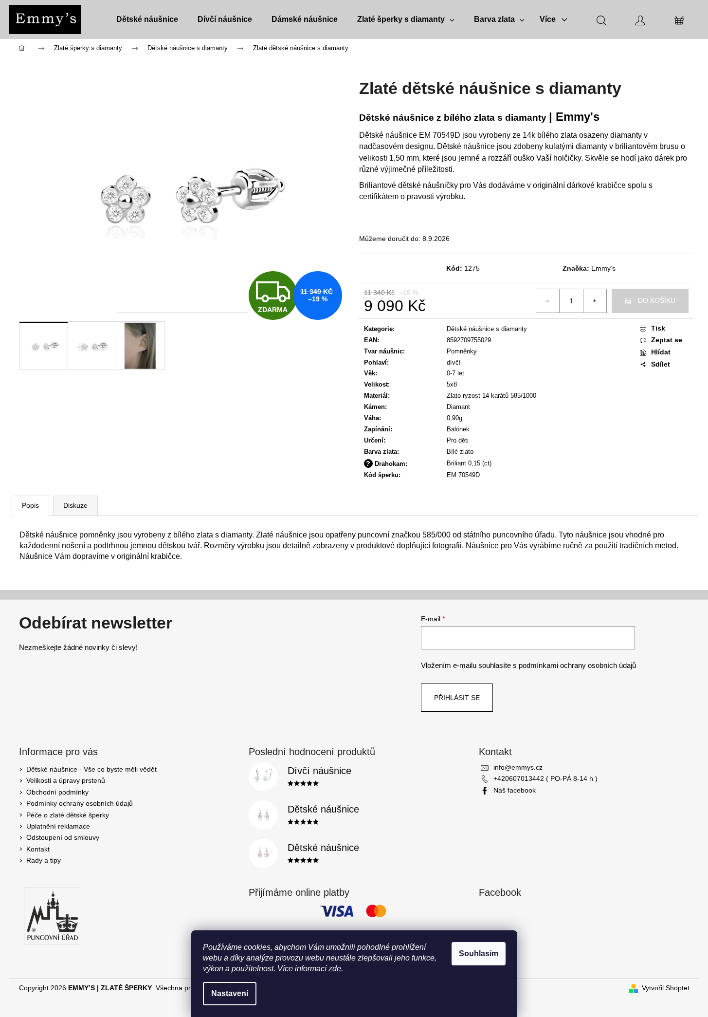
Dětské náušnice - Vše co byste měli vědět (91, 769)
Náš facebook (514, 790)
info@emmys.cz (518, 767)
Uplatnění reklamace (58, 826)
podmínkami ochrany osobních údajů (577, 665)
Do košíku (656, 300)
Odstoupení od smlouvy (62, 837)
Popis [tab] (30, 505)
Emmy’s (603, 268)
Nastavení (229, 993)
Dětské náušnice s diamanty (487, 329)
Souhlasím (478, 953)
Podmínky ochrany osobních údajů (79, 803)
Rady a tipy (43, 860)
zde (334, 968)
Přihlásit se (457, 698)
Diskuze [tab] (75, 505)
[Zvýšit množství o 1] (594, 301)
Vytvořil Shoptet (666, 988)
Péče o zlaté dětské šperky (67, 815)
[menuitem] (147, 19)
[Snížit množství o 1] (548, 301)
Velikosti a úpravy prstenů (65, 780)
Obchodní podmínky (57, 792)
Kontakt (38, 849)
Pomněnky (462, 351)
